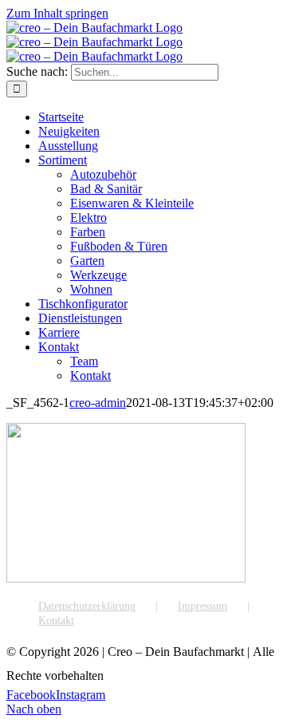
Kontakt (56, 620)
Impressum (202, 606)
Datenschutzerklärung (87, 606)
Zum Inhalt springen (57, 13)
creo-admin (97, 402)
